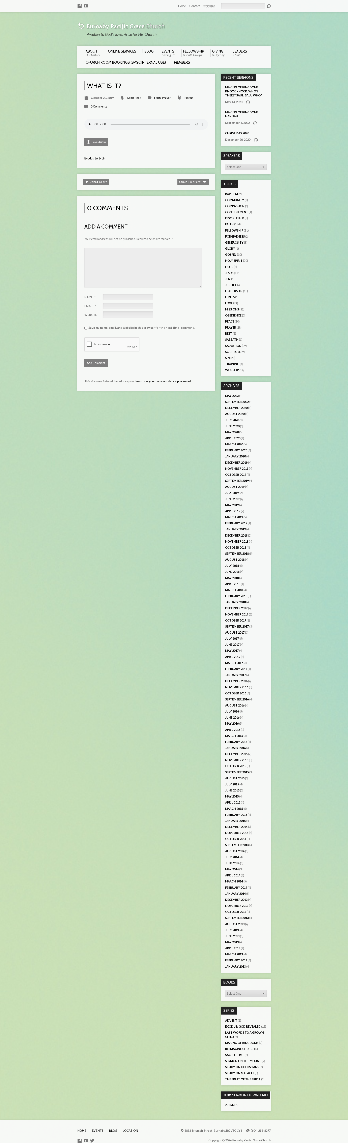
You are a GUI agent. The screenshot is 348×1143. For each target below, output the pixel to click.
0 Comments (99, 106)
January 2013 (235, 966)
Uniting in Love (98, 181)
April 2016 (232, 729)
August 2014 (234, 851)
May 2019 (232, 505)
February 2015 (236, 814)
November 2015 (236, 760)
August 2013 (234, 924)
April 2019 (232, 511)
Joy (228, 279)
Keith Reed (134, 97)
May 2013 (232, 942)
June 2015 (232, 790)
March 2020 (234, 444)
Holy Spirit (233, 260)
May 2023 (232, 395)
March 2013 (234, 954)
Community (234, 200)
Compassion (234, 206)
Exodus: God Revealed (243, 1026)
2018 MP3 (231, 1105)
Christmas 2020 (237, 133)
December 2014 (236, 827)
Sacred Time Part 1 (190, 181)
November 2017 (236, 614)
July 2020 (232, 420)
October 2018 (235, 547)
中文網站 (209, 6)
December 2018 (236, 535)
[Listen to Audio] (248, 102)
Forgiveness (235, 236)
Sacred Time (234, 1055)
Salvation (233, 346)
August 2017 (234, 632)
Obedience (233, 315)
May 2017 (232, 650)
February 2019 (236, 523)
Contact (194, 6)
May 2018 (232, 578)
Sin (227, 358)
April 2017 (232, 657)
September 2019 (237, 480)
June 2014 (232, 863)
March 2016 (234, 736)
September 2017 (237, 626)
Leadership (233, 291)
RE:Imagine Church (240, 1049)
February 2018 (236, 596)
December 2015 (236, 754)
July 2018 (232, 565)
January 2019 (235, 529)
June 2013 (232, 936)
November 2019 (236, 468)
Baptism (231, 194)
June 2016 (232, 717)
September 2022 (237, 401)
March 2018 (234, 590)
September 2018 (237, 553)
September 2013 (237, 918)
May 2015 (232, 796)
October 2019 (235, 474)
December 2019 (236, 462)
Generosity (234, 242)
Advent (231, 1020)
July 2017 (232, 638)
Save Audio (98, 142)
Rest (228, 333)
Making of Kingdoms (241, 1043)
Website (90, 315)
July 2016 (232, 711)
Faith (157, 97)
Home (182, 6)
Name (89, 297)
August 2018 (234, 559)
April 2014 (232, 875)
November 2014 (236, 833)
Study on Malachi (239, 1073)
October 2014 (235, 839)
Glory (230, 248)
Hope (229, 267)
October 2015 (235, 766)
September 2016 (237, 699)
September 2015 (237, 772)
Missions (232, 309)
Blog (113, 1131)
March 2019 (234, 517)
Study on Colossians (242, 1067)
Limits (230, 297)
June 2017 (232, 644)
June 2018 (232, 571)
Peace (229, 321)
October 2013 (235, 911)
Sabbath (231, 339)
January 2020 (235, 456)
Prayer (166, 97)
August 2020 (234, 414)
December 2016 (236, 681)
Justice (231, 285)
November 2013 (236, 905)
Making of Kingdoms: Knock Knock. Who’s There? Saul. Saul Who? (243, 91)
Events (98, 1131)
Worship (232, 370)
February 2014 (236, 887)
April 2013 (232, 948)
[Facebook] (80, 6)
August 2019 (234, 486)
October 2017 (235, 620)
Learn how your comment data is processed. (163, 381)
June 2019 (232, 499)
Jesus (229, 273)
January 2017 (235, 675)
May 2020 (232, 432)
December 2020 (236, 408)
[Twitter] (92, 1141)
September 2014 (237, 845)
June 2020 (232, 426)
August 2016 (234, 705)
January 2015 (235, 820)
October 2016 (235, 693)
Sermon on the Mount (243, 1061)
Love (229, 303)
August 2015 (234, 778)
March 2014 (234, 881)
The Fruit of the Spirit (243, 1079)
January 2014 (235, 893)
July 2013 (232, 930)
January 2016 (235, 748)
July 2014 (232, 857)
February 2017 (236, 669)
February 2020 (236, 450)
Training (232, 364)
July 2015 (232, 784)
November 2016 (236, 687)
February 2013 (236, 960)
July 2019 (232, 492)
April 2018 (232, 584)
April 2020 (232, 438)
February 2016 (236, 742)
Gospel (230, 254)
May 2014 (232, 869)
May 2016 (232, 723)
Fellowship (234, 230)
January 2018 (235, 602)
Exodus (188, 97)
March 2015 (234, 808)
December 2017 (236, 608)
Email (90, 306)
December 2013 (236, 899)
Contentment (236, 212)
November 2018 (236, 541)
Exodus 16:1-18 (94, 158)
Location (130, 1131)
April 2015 (232, 802)
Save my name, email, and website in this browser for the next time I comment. (141, 327)
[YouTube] (86, 6)
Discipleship (234, 218)
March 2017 (234, 663)
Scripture (233, 352)
